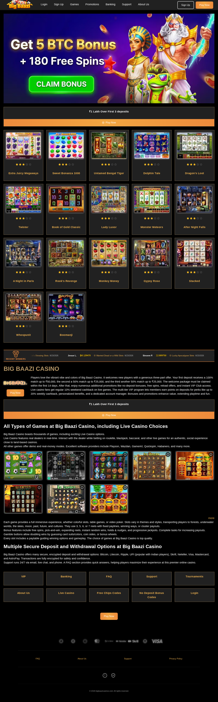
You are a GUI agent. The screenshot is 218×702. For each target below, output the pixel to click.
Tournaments (194, 576)
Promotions (92, 4)
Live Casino (66, 593)
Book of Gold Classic (66, 227)
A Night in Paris (23, 281)
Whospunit (23, 334)
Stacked (194, 281)
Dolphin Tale (151, 173)
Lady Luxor (109, 227)
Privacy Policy (175, 658)
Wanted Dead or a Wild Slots (90, 355)
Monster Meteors (152, 227)
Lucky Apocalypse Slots (164, 355)
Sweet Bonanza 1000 (66, 173)
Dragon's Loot (194, 173)
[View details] (39, 454)
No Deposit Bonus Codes (151, 595)
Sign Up (59, 4)
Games (74, 4)
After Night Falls (195, 227)
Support (126, 4)
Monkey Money (109, 281)
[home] (20, 8)
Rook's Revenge (66, 281)
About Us (143, 4)
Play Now (204, 5)
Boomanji (66, 334)
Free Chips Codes (109, 593)
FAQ (109, 576)
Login (44, 4)
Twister (23, 227)
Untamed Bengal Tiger (109, 173)
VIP (23, 576)
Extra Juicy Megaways (24, 173)
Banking (110, 4)
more (211, 518)
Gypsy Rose (152, 281)
